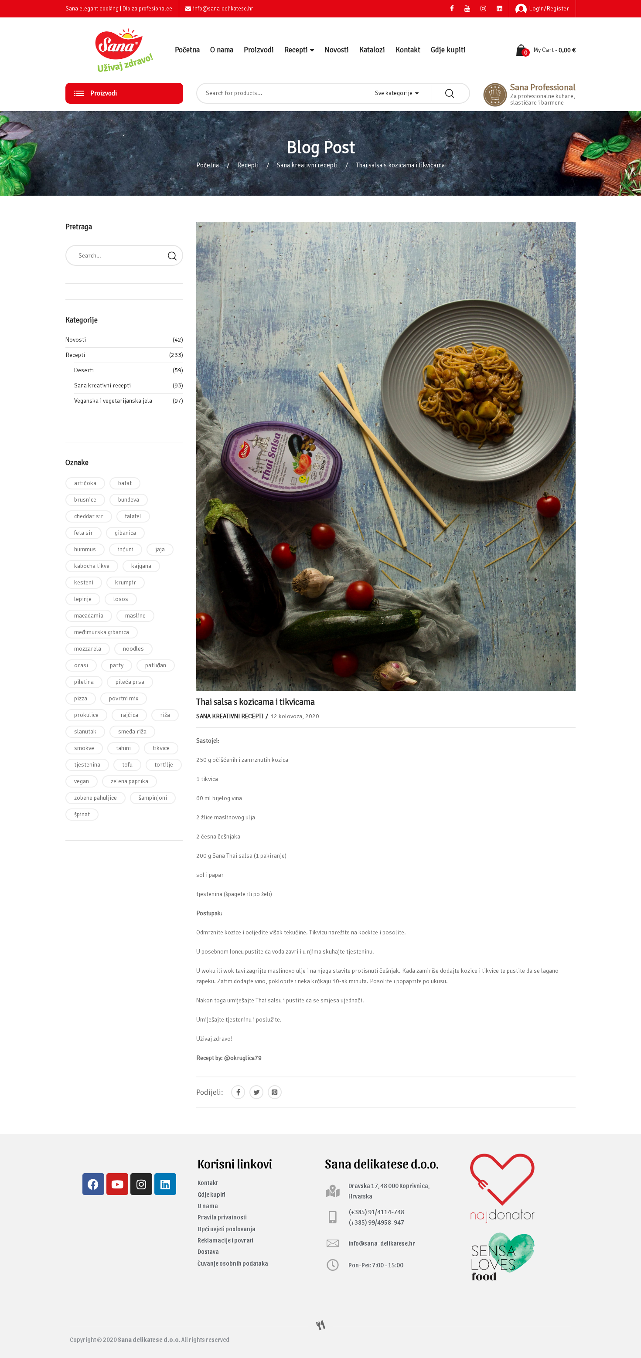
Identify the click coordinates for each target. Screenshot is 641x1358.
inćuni (125, 549)
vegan (81, 781)
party (116, 665)
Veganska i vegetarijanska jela (113, 400)
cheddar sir (88, 516)
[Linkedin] (165, 1184)
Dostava (208, 1251)
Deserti (84, 370)
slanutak (85, 731)
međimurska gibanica (101, 632)
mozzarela (87, 648)
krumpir (125, 582)
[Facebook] (93, 1184)
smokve (84, 748)
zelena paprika (129, 781)
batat (125, 483)
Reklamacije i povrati (225, 1240)
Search (172, 255)
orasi (81, 665)
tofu (127, 764)
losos (120, 599)
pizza (80, 698)
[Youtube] (117, 1184)
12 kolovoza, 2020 (294, 716)
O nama (221, 49)
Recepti (296, 49)
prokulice (86, 715)
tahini (123, 748)
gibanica (125, 532)
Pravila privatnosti (222, 1217)
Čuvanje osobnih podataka (233, 1263)
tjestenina (87, 764)
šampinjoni (153, 797)
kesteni (83, 582)
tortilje (163, 764)
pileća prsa (130, 682)
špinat (82, 814)
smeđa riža (132, 731)
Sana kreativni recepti (307, 165)
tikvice (161, 748)
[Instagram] (141, 1184)
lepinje (83, 599)
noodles (133, 648)
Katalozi (372, 49)
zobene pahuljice (95, 797)
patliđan (155, 665)
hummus (85, 549)
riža (165, 715)
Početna (187, 49)
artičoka (85, 483)
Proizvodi (259, 49)
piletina (84, 682)
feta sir (83, 532)
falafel (133, 516)
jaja (160, 549)
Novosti (336, 49)
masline (135, 615)
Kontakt (408, 49)
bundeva (128, 499)
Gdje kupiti (448, 49)
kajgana (141, 566)
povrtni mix (123, 698)
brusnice (85, 499)
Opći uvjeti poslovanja (227, 1228)
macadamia (88, 615)
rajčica (129, 715)
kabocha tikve (91, 566)
